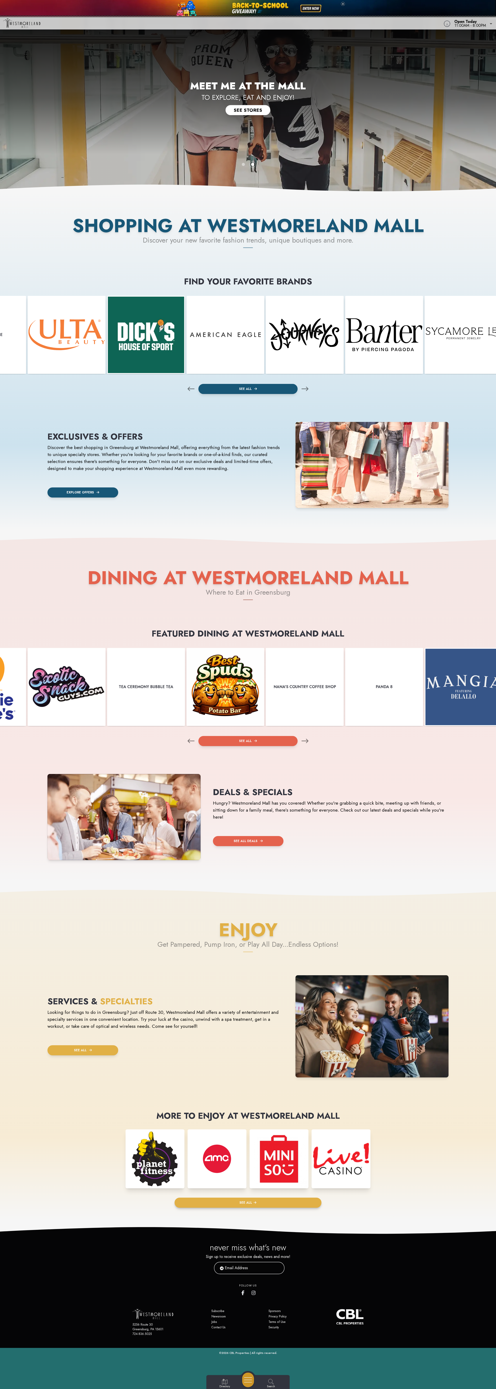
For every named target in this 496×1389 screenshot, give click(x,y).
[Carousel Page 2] (252, 164)
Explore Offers (80, 492)
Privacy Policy (278, 1316)
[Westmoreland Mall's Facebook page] (244, 1292)
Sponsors (275, 1311)
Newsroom (218, 1316)
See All (246, 389)
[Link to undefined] (66, 335)
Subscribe (217, 1311)
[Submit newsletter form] (277, 1268)
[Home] (186, 23)
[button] (472, 23)
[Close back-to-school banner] (343, 4)
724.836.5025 (142, 1334)
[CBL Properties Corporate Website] (336, 1317)
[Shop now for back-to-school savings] (311, 8)
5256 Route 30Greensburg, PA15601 (148, 1326)
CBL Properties (239, 1353)
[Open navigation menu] (248, 1380)
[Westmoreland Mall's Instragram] (254, 1292)
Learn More (248, 114)
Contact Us (218, 1327)
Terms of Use (277, 1322)
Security (274, 1327)
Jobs (214, 1322)
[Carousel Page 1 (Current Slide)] (243, 164)
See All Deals (245, 841)
